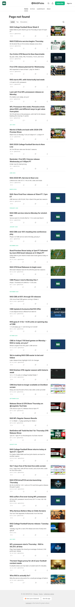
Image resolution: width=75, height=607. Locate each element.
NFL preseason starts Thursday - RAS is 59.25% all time (26, 545)
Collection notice (49, 594)
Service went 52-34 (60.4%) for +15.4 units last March (27, 218)
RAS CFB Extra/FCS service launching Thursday (25, 481)
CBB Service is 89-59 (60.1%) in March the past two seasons (28, 199)
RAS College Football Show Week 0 (24, 27)
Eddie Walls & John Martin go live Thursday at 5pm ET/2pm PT (28, 30)
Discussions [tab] (23, 22)
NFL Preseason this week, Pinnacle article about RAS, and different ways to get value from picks (27, 109)
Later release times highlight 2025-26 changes (24, 360)
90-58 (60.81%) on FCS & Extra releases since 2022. (26, 44)
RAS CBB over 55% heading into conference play (28, 233)
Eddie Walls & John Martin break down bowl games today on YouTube (29, 256)
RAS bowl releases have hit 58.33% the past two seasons (27, 270)
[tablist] (19, 22)
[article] (37, 31)
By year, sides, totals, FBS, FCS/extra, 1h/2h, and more (27, 57)
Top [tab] (17, 22)
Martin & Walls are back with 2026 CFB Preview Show (26, 131)
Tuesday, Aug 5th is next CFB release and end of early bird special (28, 529)
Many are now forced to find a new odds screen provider (27, 390)
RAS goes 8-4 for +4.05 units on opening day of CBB (29, 323)
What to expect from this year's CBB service (23, 345)
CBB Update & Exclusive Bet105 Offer (25, 309)
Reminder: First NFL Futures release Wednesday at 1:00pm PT (25, 160)
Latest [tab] (13, 22)
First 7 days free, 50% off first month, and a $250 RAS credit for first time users (28, 469)
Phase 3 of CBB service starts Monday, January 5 (25, 237)
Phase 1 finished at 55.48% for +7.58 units (23, 282)
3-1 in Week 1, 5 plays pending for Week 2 (23, 421)
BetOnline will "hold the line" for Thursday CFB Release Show (29, 432)
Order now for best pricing (18, 164)
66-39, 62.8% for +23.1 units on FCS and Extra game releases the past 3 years (29, 486)
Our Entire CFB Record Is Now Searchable (27, 54)
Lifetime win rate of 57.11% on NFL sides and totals (26, 180)
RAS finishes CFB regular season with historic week (29, 371)
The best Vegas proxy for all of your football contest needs (28, 562)
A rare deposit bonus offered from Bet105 (23, 311)
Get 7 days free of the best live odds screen (28, 466)
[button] (26, 9)
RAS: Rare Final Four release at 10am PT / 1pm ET (29, 195)
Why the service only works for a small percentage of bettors (29, 578)
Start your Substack (32, 598)
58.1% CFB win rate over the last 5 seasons (23, 149)
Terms (41, 594)
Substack (28, 603)
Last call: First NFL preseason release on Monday (27, 93)
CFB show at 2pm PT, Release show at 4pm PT (24, 408)
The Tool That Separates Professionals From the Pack (26, 513)
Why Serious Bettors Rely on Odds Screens (28, 511)
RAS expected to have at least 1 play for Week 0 (25, 69)
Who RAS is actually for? (20, 576)
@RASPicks (18, 33)
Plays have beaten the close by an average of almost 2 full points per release (28, 550)
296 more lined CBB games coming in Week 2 (24, 299)
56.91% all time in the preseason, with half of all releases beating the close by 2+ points (27, 115)
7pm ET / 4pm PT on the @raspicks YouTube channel (26, 435)
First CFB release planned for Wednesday (27, 67)
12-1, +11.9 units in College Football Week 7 (24, 375)
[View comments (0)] (24, 36)
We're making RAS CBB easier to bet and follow (26, 356)
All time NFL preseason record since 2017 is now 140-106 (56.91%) (28, 500)
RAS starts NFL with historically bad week (27, 80)
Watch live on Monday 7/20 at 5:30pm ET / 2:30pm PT (27, 135)
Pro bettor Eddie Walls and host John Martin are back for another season (27, 455)
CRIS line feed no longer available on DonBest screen (29, 386)
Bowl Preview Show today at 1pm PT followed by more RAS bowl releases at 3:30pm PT (29, 252)
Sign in (69, 3)
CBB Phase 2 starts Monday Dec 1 (24, 280)
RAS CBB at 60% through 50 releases (25, 297)
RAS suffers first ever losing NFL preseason (28, 497)
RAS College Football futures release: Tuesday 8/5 (29, 525)
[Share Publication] (52, 3)
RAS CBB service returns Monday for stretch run (28, 214)
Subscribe (60, 3)
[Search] (48, 3)
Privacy (36, 594)
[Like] (11, 262)
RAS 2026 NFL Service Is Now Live (24, 178)
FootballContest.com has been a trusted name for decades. (28, 566)
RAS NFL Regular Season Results (23, 418)
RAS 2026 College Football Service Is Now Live (27, 145)
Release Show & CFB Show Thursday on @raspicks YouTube (26, 405)
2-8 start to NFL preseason (18, 82)
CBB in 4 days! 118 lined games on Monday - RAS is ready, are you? (28, 342)
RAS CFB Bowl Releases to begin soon (25, 267)
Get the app (46, 598)
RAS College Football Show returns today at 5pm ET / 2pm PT (28, 450)
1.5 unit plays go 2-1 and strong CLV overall (23, 327)
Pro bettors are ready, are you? (19, 97)
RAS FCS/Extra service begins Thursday (26, 41)
